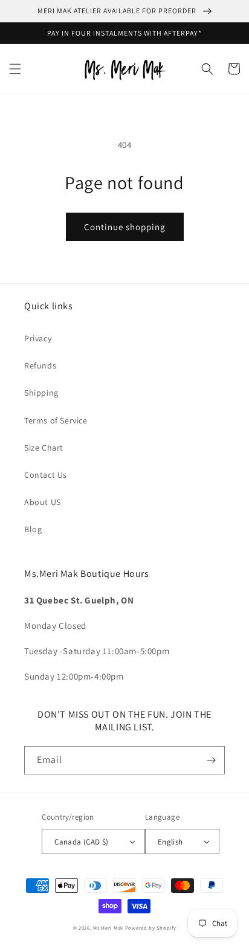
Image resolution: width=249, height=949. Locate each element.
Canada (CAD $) (81, 842)
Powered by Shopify (150, 927)
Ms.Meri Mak (108, 927)
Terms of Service (56, 420)
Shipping (41, 392)
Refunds (40, 365)
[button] (15, 69)
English (170, 842)
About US (42, 502)
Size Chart (43, 447)
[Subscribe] (211, 760)
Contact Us (45, 474)
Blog (33, 529)
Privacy (37, 338)
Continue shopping (125, 227)
